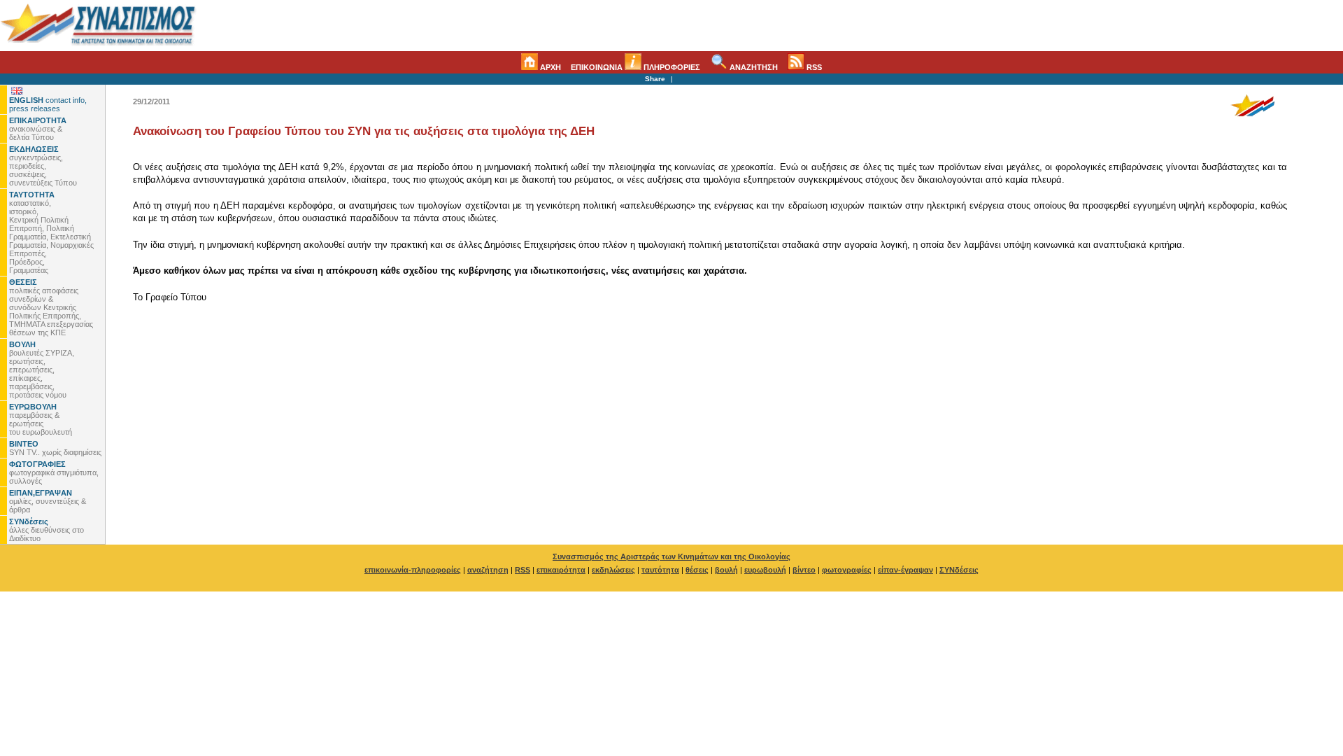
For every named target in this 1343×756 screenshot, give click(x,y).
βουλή (726, 570)
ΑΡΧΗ (549, 67)
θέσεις (697, 570)
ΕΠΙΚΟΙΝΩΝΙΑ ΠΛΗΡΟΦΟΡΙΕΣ (635, 67)
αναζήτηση (488, 570)
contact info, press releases (48, 104)
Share (655, 79)
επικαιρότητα (561, 570)
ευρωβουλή (765, 570)
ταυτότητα (660, 570)
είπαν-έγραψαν (905, 570)
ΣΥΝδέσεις (959, 570)
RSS (813, 67)
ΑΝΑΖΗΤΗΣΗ (752, 67)
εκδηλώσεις (613, 570)
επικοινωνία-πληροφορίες (412, 570)
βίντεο (804, 570)
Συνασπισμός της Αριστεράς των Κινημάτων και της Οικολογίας (671, 556)
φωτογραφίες (847, 570)
